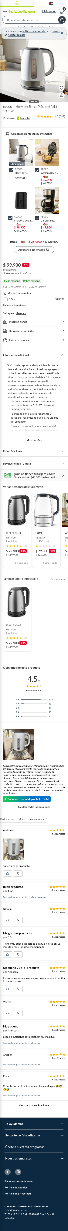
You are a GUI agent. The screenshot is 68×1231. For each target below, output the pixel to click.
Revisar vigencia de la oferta (17, 273)
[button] (34, 20)
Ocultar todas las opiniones (34, 806)
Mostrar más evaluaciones (34, 1105)
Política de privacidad (18, 1193)
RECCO (7, 106)
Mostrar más (34, 440)
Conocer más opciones (14, 305)
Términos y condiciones (19, 1181)
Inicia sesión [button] (49, 11)
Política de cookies (16, 1187)
